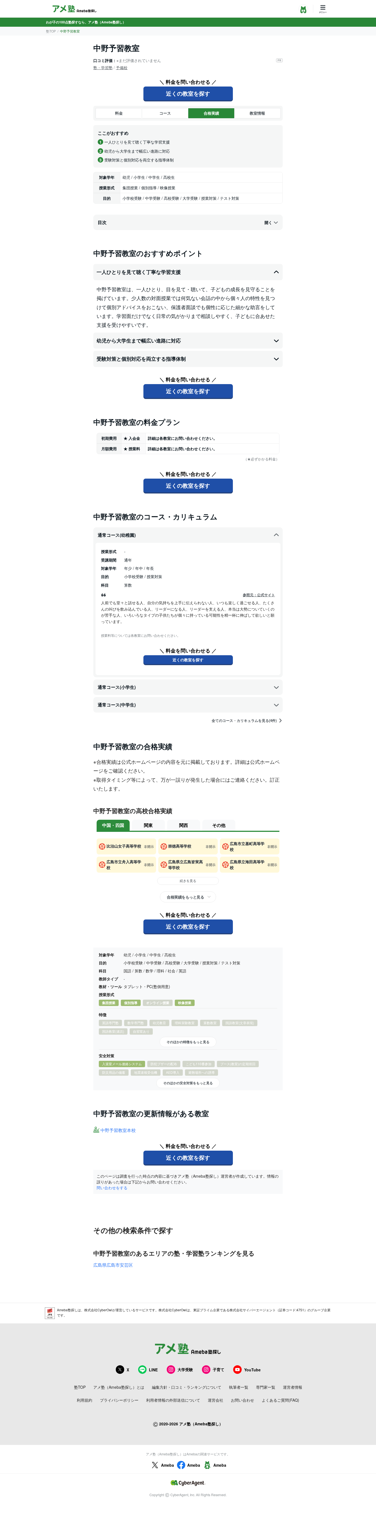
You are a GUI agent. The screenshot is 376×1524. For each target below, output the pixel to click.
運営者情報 (292, 1387)
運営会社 (215, 1400)
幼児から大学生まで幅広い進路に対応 (139, 340)
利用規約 (84, 1400)
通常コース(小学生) (117, 687)
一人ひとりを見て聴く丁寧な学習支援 (139, 272)
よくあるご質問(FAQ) (280, 1400)
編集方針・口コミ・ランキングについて (186, 1387)
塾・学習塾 (103, 67)
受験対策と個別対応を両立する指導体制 (141, 358)
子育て (218, 1369)
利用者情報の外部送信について (173, 1400)
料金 (119, 113)
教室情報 (257, 113)
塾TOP (51, 31)
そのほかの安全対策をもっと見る (188, 1082)
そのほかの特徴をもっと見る (188, 1041)
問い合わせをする (112, 1187)
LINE (153, 1369)
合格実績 (211, 113)
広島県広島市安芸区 (113, 1265)
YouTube (252, 1369)
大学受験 (185, 1369)
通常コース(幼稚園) (117, 535)
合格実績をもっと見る (185, 897)
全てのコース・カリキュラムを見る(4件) (244, 720)
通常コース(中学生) (117, 705)
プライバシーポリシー (119, 1400)
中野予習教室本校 (118, 1130)
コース (165, 113)
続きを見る (188, 880)
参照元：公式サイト (259, 594)
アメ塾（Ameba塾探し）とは (118, 1387)
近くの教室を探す (188, 93)
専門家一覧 (265, 1387)
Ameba (167, 1465)
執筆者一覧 (238, 1387)
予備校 (121, 67)
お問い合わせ (242, 1400)
